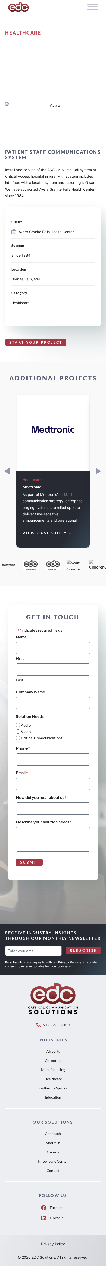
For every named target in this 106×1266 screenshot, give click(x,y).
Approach (53, 1133)
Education (53, 1097)
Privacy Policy (68, 962)
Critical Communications (42, 738)
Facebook (57, 1207)
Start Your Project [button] (35, 342)
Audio (26, 725)
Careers (53, 1152)
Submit (29, 862)
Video (26, 731)
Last (19, 680)
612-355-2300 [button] (56, 1025)
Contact (53, 1170)
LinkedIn (57, 1218)
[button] (98, 471)
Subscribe (83, 950)
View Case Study (45, 533)
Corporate (53, 1060)
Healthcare (53, 1079)
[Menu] (92, 7)
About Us (53, 1143)
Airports (53, 1051)
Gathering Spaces (53, 1088)
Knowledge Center (53, 1161)
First (20, 658)
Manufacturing (53, 1069)
